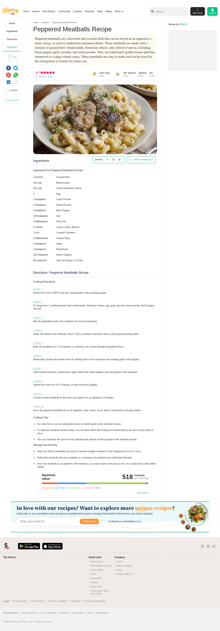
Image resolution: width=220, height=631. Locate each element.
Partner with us (124, 574)
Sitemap (75, 601)
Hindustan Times (29, 612)
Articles (36, 11)
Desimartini (78, 612)
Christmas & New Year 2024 (100, 592)
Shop (99, 11)
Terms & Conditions (58, 601)
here (138, 521)
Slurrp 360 (96, 578)
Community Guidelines (94, 601)
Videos (108, 11)
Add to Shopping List (143, 159)
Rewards (89, 11)
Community (64, 11)
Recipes (45, 22)
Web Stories (49, 11)
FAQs (119, 569)
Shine (90, 612)
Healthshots (102, 612)
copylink (14, 90)
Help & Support (124, 565)
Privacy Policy (20, 601)
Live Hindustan (48, 612)
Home (26, 11)
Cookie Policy (37, 601)
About (119, 561)
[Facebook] (202, 546)
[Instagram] (213, 546)
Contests (77, 11)
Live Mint (64, 612)
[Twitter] (208, 546)
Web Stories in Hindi (101, 565)
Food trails (96, 586)
